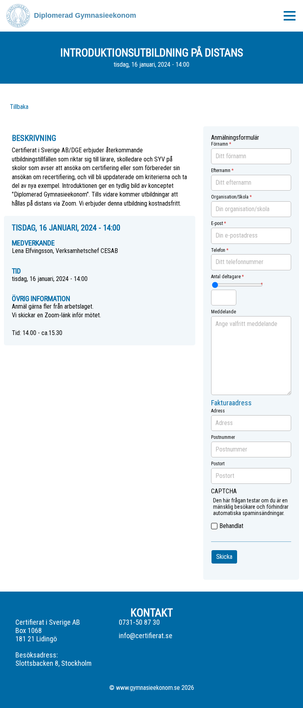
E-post (217, 223)
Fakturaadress (231, 403)
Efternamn (220, 170)
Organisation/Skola (230, 197)
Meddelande (223, 312)
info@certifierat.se (145, 636)
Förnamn (219, 144)
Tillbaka (19, 107)
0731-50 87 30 (139, 622)
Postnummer (223, 437)
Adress (218, 411)
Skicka (224, 556)
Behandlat (231, 526)
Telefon (218, 250)
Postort (217, 463)
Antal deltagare (226, 276)
